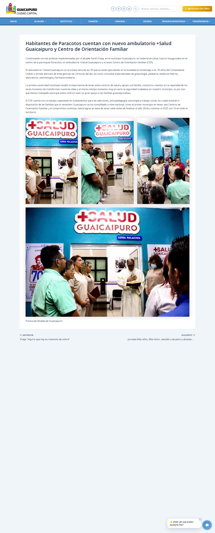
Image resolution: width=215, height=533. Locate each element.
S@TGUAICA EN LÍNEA (198, 8)
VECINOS (147, 21)
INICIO (13, 21)
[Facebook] (113, 8)
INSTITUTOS (67, 21)
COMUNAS (121, 21)
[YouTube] (124, 8)
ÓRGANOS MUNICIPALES (174, 21)
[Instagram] (118, 8)
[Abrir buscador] (135, 8)
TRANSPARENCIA (201, 21)
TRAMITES (94, 21)
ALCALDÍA (40, 21)
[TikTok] (129, 8)
